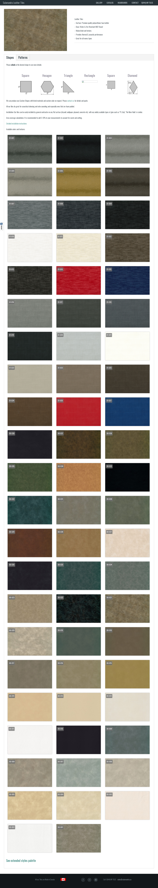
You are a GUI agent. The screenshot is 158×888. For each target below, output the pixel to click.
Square (25, 75)
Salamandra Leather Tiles (13, 3)
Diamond (132, 75)
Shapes (10, 57)
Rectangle (89, 75)
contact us (70, 100)
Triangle (68, 75)
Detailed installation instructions (16, 123)
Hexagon (46, 75)
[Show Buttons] (1, 229)
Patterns (23, 57)
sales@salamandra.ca (124, 879)
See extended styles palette (21, 860)
